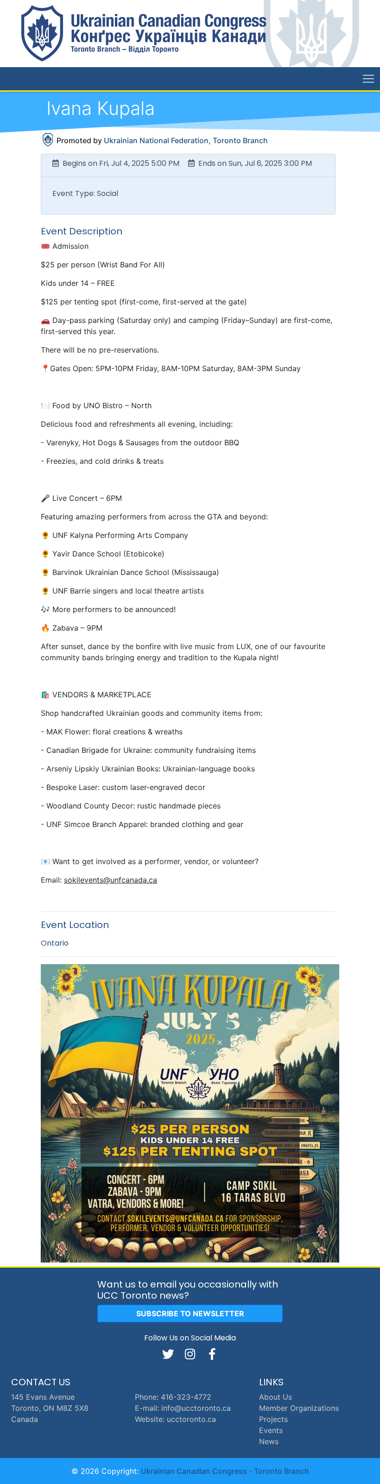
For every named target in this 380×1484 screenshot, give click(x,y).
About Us (275, 1397)
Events (271, 1430)
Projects (273, 1419)
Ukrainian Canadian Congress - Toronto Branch (225, 1471)
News (269, 1441)
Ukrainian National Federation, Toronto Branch (186, 140)
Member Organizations (299, 1408)
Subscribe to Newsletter (190, 1313)
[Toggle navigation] (368, 78)
